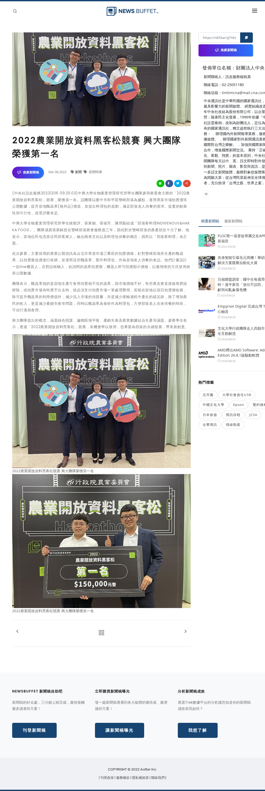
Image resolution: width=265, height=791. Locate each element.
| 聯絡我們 (157, 777)
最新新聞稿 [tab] (233, 220)
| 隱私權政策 (140, 777)
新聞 (79, 172)
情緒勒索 (233, 424)
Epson (238, 404)
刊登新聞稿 (34, 730)
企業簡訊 (210, 424)
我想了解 (197, 730)
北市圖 (208, 394)
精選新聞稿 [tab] (210, 220)
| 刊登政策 (107, 777)
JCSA (253, 414)
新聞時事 (95, 172)
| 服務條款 (122, 777)
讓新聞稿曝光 (120, 730)
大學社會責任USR (236, 394)
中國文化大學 (213, 404)
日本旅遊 (210, 414)
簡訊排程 (233, 414)
